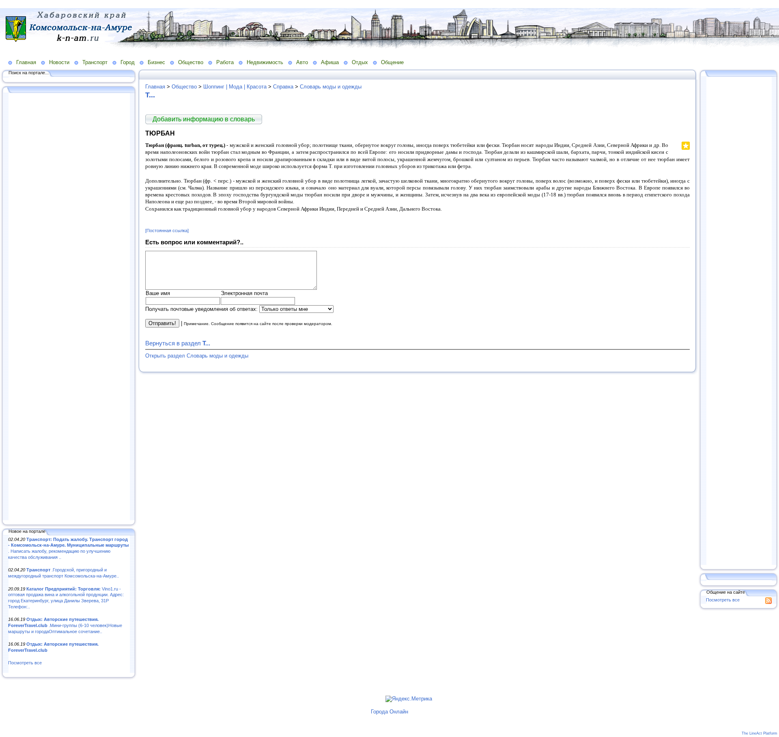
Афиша (330, 62)
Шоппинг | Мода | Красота (235, 87)
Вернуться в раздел (177, 343)
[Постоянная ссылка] (167, 230)
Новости (59, 62)
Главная (26, 62)
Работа (225, 62)
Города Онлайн (389, 712)
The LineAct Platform (759, 733)
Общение (392, 62)
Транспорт (95, 62)
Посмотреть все (25, 662)
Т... (150, 95)
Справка (283, 87)
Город (128, 62)
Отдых (360, 62)
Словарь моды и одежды (331, 87)
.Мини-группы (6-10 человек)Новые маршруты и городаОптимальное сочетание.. (65, 625)
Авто (302, 62)
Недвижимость (265, 62)
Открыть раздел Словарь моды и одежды (196, 356)
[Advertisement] (69, 307)
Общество (190, 62)
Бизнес (156, 62)
